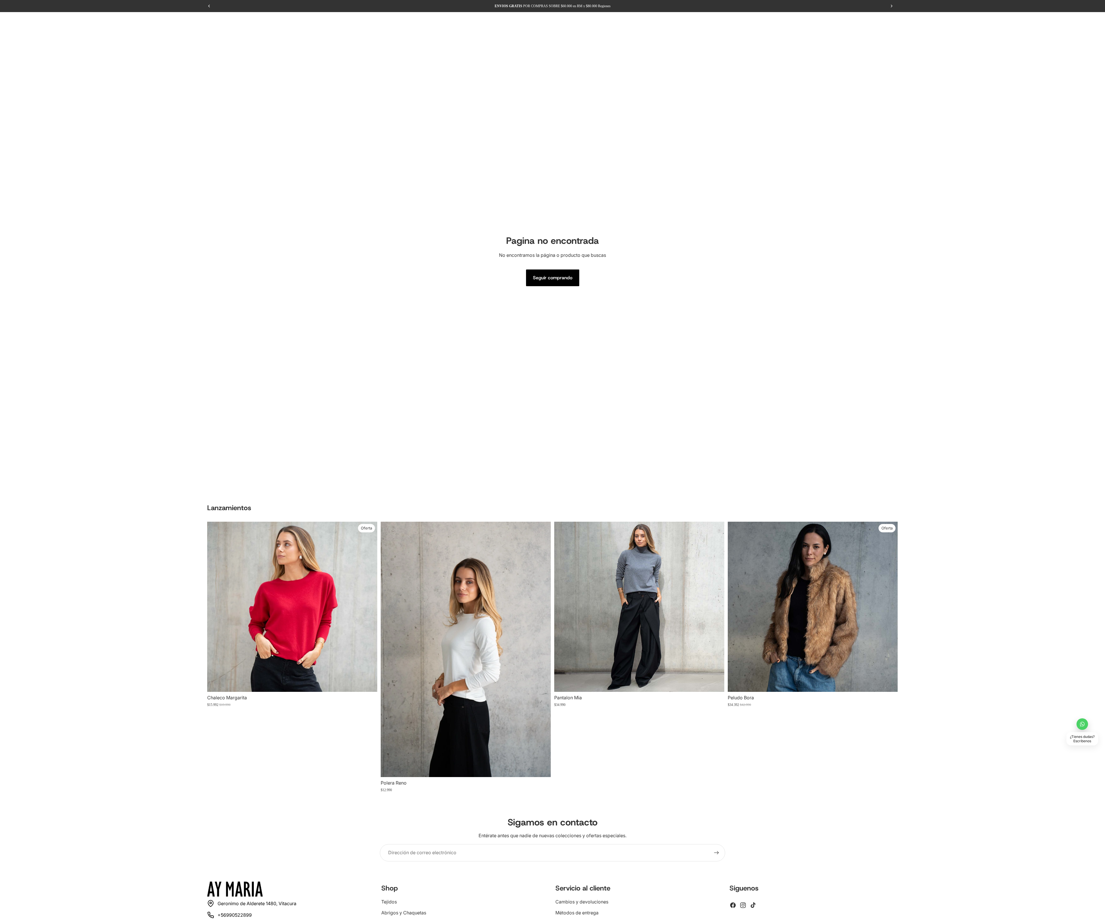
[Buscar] (1064, 21)
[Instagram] (743, 905)
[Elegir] (368, 683)
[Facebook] (732, 905)
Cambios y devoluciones (581, 902)
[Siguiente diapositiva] (368, 607)
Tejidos (389, 902)
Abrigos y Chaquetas (403, 913)
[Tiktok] (753, 905)
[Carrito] (1089, 21)
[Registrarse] (716, 853)
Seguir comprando (552, 278)
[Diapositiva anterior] (215, 607)
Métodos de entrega (577, 913)
